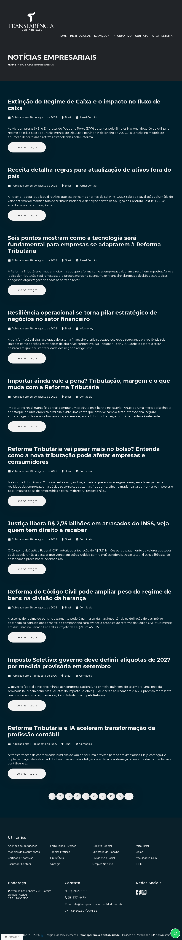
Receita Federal (102, 846)
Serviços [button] (100, 35)
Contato (141, 35)
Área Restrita (162, 35)
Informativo (122, 35)
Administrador (164, 935)
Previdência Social (103, 858)
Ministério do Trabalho (105, 852)
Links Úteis (57, 858)
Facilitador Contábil (19, 864)
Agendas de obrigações (22, 846)
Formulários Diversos (63, 846)
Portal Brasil (142, 846)
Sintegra (55, 864)
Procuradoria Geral (146, 858)
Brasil (68, 117)
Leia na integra (27, 147)
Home (63, 35)
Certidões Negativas (20, 858)
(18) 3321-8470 (77, 897)
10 (128, 796)
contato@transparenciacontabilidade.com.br (95, 904)
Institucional (80, 35)
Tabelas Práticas (60, 852)
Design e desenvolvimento (61, 935)
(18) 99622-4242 (77, 891)
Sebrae (139, 852)
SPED (138, 864)
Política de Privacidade (136, 935)
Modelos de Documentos (24, 852)
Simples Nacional (103, 864)
